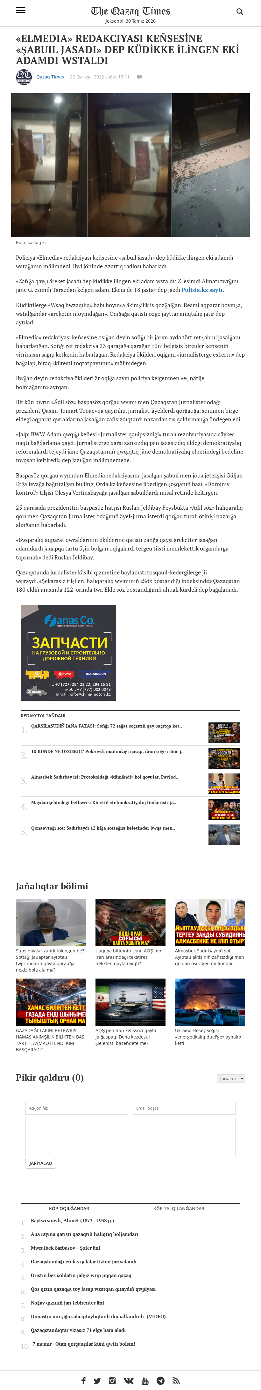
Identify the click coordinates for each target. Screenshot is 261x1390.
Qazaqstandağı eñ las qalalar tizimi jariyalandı (84, 1261)
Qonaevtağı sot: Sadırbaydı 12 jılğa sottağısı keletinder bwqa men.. (103, 828)
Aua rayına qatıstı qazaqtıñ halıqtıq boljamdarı (84, 1234)
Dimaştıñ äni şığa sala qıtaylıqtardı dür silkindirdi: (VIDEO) (98, 1316)
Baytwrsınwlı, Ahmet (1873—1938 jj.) (72, 1220)
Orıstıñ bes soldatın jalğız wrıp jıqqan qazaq (81, 1275)
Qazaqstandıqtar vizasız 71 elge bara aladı (78, 1330)
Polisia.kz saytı (201, 289)
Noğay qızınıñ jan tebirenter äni (67, 1302)
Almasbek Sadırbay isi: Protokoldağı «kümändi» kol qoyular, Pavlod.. (104, 777)
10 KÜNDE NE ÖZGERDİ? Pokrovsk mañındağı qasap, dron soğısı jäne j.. (107, 751)
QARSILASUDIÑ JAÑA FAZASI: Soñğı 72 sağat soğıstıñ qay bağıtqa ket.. (106, 725)
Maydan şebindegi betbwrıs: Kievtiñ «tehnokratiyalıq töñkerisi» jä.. (103, 802)
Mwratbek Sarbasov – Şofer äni (65, 1248)
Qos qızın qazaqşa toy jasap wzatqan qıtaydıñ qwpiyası (93, 1289)
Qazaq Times (50, 77)
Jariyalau (41, 1163)
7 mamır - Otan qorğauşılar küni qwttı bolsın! (84, 1344)
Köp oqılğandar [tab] (69, 1208)
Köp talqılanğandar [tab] (178, 1208)
